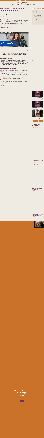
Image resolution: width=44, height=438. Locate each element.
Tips (30, 4)
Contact (34, 4)
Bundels (13, 4)
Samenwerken (27, 4)
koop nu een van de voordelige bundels (22, 0)
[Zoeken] (43, 8)
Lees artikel (33, 162)
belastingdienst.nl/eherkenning (17, 77)
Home (9, 4)
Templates (18, 4)
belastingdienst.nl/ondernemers (6, 88)
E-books (22, 4)
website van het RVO (5, 78)
